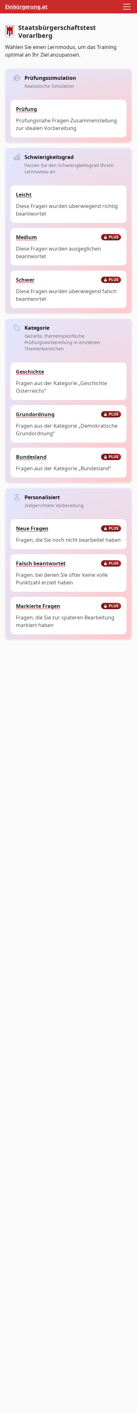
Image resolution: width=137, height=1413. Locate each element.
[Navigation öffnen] (127, 7)
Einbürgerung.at (26, 6)
